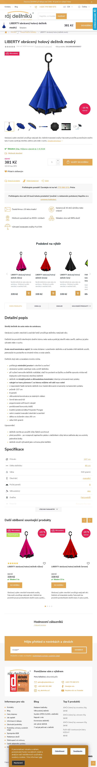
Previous (84, 520)
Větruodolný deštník (41, 711)
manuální (86, 478)
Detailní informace (54, 141)
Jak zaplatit (11, 717)
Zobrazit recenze (40, 625)
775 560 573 (63, 187)
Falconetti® (85, 497)
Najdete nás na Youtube (74, 690)
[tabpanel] (26, 564)
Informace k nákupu (14, 721)
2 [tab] (47, 606)
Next (90, 520)
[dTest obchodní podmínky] (21, 683)
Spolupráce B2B (13, 733)
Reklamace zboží (13, 737)
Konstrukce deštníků (41, 721)
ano (88, 491)
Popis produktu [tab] (15, 306)
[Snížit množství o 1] (58, 163)
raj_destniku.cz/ (44, 690)
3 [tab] (49, 606)
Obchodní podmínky (14, 724)
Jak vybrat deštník (40, 724)
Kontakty (8, 7)
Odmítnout (59, 751)
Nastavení (18, 763)
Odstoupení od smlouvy (16, 740)
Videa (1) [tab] (37, 306)
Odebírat (79, 650)
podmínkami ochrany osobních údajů (46, 656)
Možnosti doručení (15, 153)
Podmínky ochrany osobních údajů (17, 729)
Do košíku (86, 25)
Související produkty (80, 306)
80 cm (87, 465)
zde (40, 757)
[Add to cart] (28, 293)
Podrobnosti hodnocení (43, 47)
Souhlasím (77, 751)
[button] (7, 274)
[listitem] (21, 274)
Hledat (61, 16)
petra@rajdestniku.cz (46, 682)
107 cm (87, 459)
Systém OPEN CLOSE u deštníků (46, 714)
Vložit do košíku (79, 162)
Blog (16, 7)
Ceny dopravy (12, 714)
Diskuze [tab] (59, 306)
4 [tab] (51, 606)
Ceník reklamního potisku (16, 744)
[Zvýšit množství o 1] (58, 160)
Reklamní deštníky (40, 707)
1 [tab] (45, 606)
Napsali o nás (39, 717)
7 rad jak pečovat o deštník (44, 727)
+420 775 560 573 (72, 682)
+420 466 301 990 (44, 686)
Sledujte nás (69, 686)
